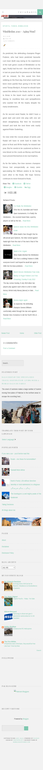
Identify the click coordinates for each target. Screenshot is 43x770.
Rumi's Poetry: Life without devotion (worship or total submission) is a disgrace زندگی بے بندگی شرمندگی (25, 484)
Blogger (25, 719)
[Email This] (9, 192)
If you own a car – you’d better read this (15, 453)
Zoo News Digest (11, 596)
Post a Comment (9, 348)
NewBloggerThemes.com (21, 742)
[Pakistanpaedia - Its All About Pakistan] (21, 525)
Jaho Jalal (19, 738)
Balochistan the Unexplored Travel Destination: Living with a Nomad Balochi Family (20, 380)
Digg (29, 187)
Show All (39, 650)
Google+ (9, 187)
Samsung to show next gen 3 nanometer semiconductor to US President (24, 615)
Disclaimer (5, 546)
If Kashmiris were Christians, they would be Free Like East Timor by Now (19, 644)
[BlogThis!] (11, 192)
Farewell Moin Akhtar (18, 470)
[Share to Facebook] (15, 192)
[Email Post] (5, 192)
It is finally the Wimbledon (22, 206)
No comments (10, 41)
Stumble (19, 187)
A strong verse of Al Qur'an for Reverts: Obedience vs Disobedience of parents (25, 585)
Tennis (14, 26)
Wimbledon (23, 26)
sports (6, 26)
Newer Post (5, 333)
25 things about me (8, 510)
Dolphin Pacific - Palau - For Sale (24, 598)
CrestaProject (18, 740)
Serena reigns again (21, 300)
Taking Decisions (8, 504)
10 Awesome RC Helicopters (22, 628)
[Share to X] (13, 192)
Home (22, 333)
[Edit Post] (4, 45)
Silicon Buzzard (10, 611)
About (4, 540)
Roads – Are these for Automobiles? (23, 459)
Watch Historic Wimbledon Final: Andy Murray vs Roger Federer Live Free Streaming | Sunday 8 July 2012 (26, 276)
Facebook (17, 183)
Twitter (28, 183)
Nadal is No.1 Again (20, 251)
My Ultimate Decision (12, 581)
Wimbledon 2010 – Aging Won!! (19, 31)
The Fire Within (10, 641)
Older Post (38, 333)
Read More (26, 220)
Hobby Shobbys (10, 626)
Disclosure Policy (8, 553)
